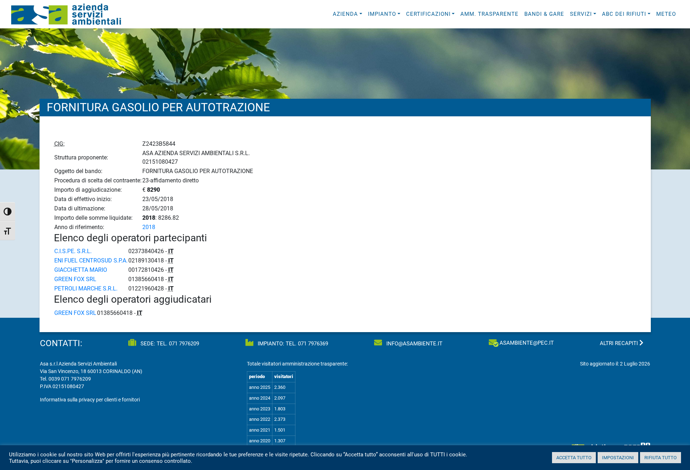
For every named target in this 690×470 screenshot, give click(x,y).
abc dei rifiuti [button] (624, 14)
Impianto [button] (382, 14)
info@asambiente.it (413, 343)
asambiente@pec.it (527, 343)
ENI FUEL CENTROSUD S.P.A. (91, 260)
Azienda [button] (345, 14)
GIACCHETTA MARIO (80, 269)
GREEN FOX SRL (75, 279)
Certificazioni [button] (428, 14)
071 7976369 (313, 343)
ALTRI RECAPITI (619, 343)
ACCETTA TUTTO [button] (574, 457)
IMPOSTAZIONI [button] (618, 457)
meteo (666, 14)
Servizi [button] (581, 14)
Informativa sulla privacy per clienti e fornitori (90, 399)
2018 (148, 227)
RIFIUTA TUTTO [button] (660, 457)
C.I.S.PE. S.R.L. (73, 251)
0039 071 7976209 (70, 379)
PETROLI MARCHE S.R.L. (86, 288)
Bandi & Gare (544, 14)
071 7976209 (184, 343)
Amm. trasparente (489, 14)
